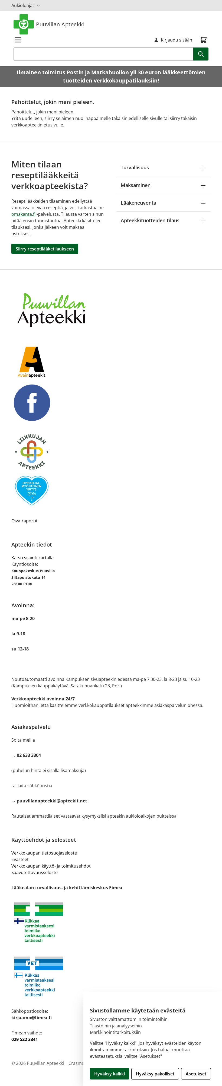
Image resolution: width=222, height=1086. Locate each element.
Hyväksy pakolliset (155, 1074)
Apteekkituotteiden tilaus (150, 220)
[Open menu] (18, 40)
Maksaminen (136, 185)
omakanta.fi (23, 214)
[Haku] (200, 54)
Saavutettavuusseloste (34, 872)
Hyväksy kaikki (109, 1074)
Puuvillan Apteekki (60, 24)
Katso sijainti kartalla (32, 558)
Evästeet (20, 859)
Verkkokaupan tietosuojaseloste (44, 853)
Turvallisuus (135, 167)
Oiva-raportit (24, 521)
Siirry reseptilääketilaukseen (45, 249)
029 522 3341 (24, 1039)
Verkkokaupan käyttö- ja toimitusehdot (51, 866)
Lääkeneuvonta (138, 202)
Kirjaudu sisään (176, 40)
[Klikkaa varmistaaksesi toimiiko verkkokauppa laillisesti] (111, 922)
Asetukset (196, 1074)
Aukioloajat (22, 5)
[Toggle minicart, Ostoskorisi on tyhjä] (203, 40)
